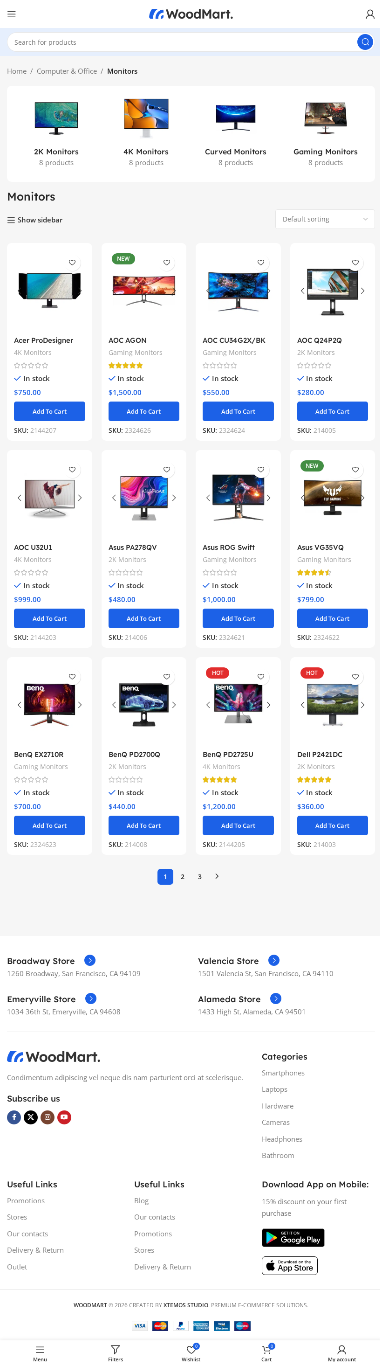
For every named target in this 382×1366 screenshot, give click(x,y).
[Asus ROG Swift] (238, 497)
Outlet (17, 1266)
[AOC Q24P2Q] (332, 290)
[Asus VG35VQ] (332, 497)
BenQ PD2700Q (134, 754)
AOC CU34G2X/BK (234, 340)
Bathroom (278, 1155)
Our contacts (27, 1233)
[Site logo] (191, 13)
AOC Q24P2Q (319, 340)
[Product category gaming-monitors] (326, 134)
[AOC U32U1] (49, 497)
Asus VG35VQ (320, 547)
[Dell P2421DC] (332, 704)
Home (17, 71)
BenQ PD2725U (228, 754)
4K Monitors (33, 352)
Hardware (277, 1105)
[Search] (365, 42)
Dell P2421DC (319, 754)
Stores (17, 1216)
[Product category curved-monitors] (236, 134)
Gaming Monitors (136, 352)
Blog (141, 1200)
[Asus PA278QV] (144, 497)
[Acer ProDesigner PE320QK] (49, 290)
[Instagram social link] (48, 1117)
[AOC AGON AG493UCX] (144, 290)
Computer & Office (67, 71)
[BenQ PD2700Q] (144, 704)
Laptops (274, 1089)
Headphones (282, 1139)
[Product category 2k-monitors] (56, 134)
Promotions (26, 1200)
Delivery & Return (35, 1250)
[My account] (370, 14)
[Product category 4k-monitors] (146, 134)
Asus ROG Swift (229, 547)
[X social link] (31, 1117)
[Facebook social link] (14, 1117)
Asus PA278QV (133, 547)
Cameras (276, 1122)
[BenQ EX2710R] (49, 704)
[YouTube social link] (64, 1117)
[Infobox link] (51, 961)
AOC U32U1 (33, 547)
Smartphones (283, 1072)
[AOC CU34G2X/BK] (238, 290)
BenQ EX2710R (38, 754)
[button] (49, 411)
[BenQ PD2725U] (238, 704)
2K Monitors (316, 352)
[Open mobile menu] (11, 14)
